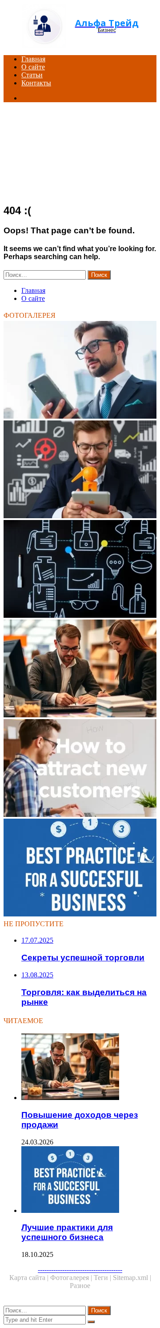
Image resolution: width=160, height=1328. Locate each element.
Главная (33, 59)
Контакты (36, 83)
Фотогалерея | (72, 1277)
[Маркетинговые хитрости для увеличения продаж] (80, 470)
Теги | (103, 1277)
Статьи (32, 75)
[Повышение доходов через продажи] (80, 669)
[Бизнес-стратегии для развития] (80, 370)
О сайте (33, 67)
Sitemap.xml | (132, 1277)
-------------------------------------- (80, 1269)
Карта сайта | (29, 1277)
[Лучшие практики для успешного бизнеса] (80, 868)
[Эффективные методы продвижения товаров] (80, 570)
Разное (80, 1285)
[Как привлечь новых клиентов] (80, 769)
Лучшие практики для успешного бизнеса (67, 1232)
